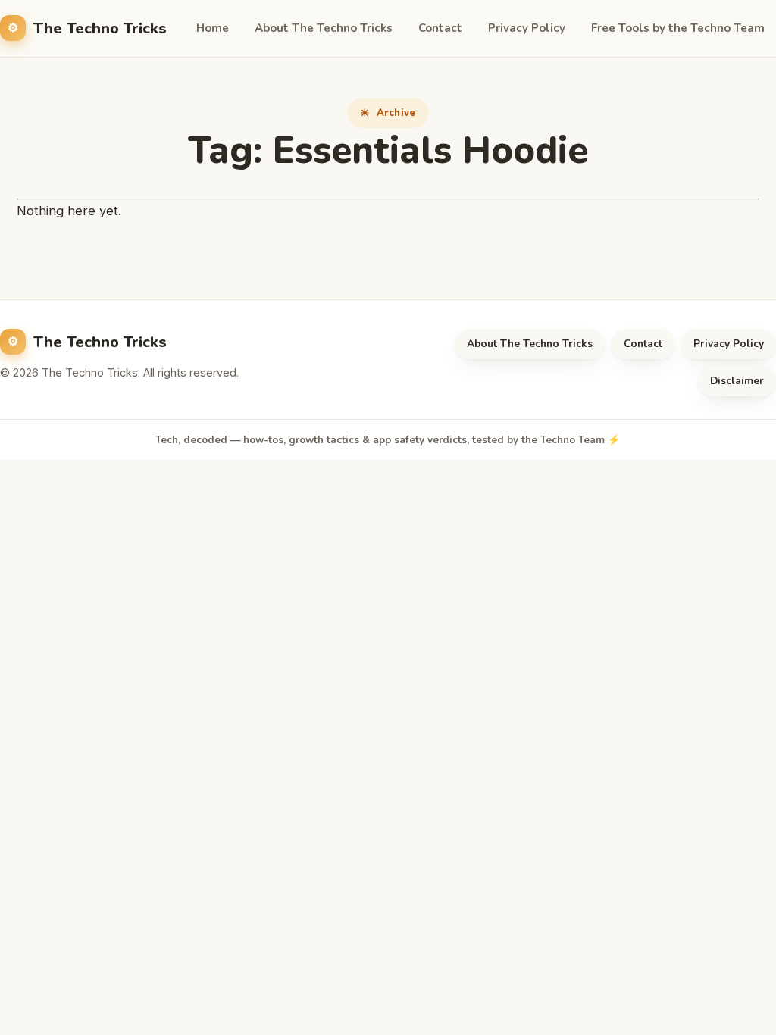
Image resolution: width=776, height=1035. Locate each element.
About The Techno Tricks (324, 28)
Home (212, 28)
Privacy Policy (526, 28)
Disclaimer (737, 381)
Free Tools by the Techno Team (678, 28)
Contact (440, 28)
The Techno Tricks (100, 28)
